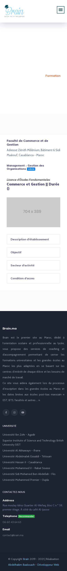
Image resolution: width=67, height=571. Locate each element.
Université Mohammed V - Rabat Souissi (26, 468)
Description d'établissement (30, 239)
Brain (26, 559)
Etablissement (31, 76)
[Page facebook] (6, 412)
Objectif (16, 252)
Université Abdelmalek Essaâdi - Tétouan (27, 456)
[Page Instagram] (14, 412)
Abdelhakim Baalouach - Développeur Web (33, 564)
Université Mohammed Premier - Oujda (26, 479)
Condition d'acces (23, 278)
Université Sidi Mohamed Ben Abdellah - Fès (29, 474)
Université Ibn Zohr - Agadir (19, 434)
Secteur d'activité (23, 265)
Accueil (12, 76)
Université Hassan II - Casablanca (22, 462)
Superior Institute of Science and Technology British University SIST (33, 442)
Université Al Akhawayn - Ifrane (21, 450)
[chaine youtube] (22, 412)
